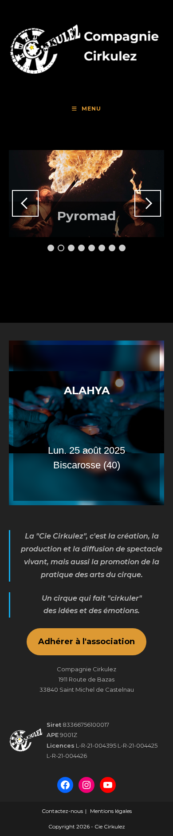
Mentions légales (111, 811)
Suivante (147, 203)
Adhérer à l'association (86, 641)
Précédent (25, 203)
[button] (86, 423)
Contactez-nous (62, 811)
